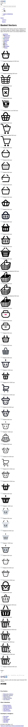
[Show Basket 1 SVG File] (6, 368)
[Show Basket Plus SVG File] (6, 640)
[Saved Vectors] (4, 9)
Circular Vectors (7, 706)
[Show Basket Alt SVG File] (6, 405)
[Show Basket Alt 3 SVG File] (6, 393)
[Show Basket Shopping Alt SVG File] (6, 59)
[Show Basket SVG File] (6, 84)
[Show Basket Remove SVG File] (6, 628)
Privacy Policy (11, 725)
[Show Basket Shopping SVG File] (6, 71)
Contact (22, 725)
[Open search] (4, 11)
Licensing (17, 725)
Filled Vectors (6, 696)
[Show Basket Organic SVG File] (6, 603)
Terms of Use (4, 725)
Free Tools (6, 716)
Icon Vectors (6, 699)
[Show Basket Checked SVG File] (6, 665)
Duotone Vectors (7, 708)
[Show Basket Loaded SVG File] (6, 133)
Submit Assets (7, 710)
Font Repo (5, 720)
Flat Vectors (6, 709)
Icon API (5, 717)
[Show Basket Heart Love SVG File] (6, 109)
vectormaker (6, 719)
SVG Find (5, 722)
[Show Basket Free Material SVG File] (6, 269)
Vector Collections (8, 14)
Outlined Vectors (7, 698)
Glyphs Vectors (7, 705)
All (5, 34)
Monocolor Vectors (8, 694)
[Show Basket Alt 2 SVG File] (6, 380)
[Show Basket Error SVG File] (6, 652)
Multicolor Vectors (8, 695)
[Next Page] (2, 673)
